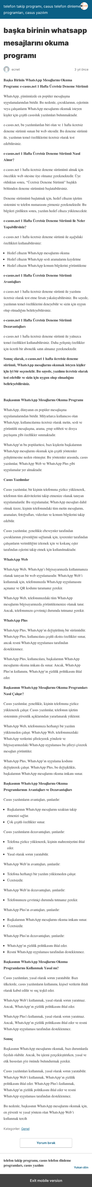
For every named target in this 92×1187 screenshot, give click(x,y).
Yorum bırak (46, 1143)
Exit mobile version (46, 1180)
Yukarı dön (81, 1167)
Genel (25, 1129)
